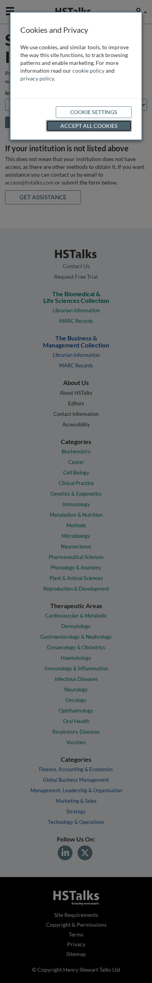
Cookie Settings (93, 112)
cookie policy (88, 70)
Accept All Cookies (88, 125)
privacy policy (37, 78)
